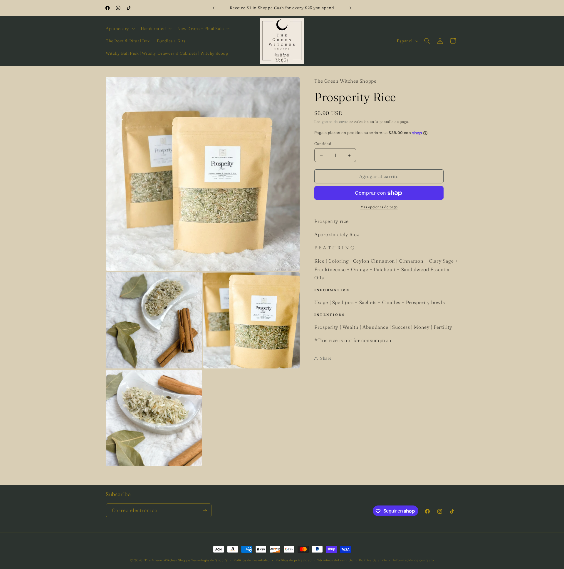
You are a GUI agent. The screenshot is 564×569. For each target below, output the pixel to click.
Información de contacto (413, 560)
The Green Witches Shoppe (167, 560)
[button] (119, 28)
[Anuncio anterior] (213, 8)
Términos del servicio (335, 560)
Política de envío (373, 560)
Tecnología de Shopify (209, 560)
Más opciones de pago (379, 207)
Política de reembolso (252, 560)
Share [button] (326, 358)
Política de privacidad (293, 560)
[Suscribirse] (204, 511)
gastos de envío (335, 122)
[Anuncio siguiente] (350, 8)
